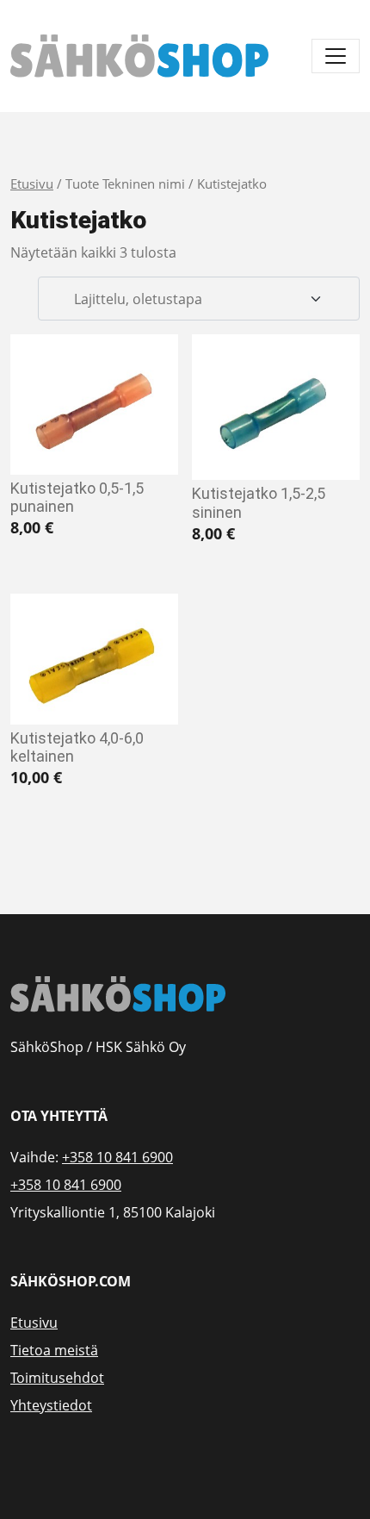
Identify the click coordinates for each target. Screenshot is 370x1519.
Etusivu (31, 183)
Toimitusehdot (57, 1377)
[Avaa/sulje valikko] (335, 56)
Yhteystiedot (51, 1405)
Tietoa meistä (54, 1350)
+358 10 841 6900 (117, 1157)
